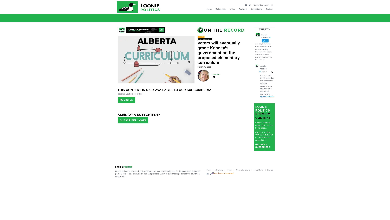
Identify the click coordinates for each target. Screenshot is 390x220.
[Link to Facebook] (246, 5)
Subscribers (256, 9)
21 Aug (264, 72)
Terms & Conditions (243, 170)
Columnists (221, 9)
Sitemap (270, 170)
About (209, 170)
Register (126, 99)
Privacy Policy (258, 170)
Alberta (201, 36)
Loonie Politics (263, 67)
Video (232, 9)
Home (209, 9)
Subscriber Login (261, 5)
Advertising (219, 170)
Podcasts (243, 9)
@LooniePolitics (267, 97)
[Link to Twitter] (249, 5)
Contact (269, 9)
